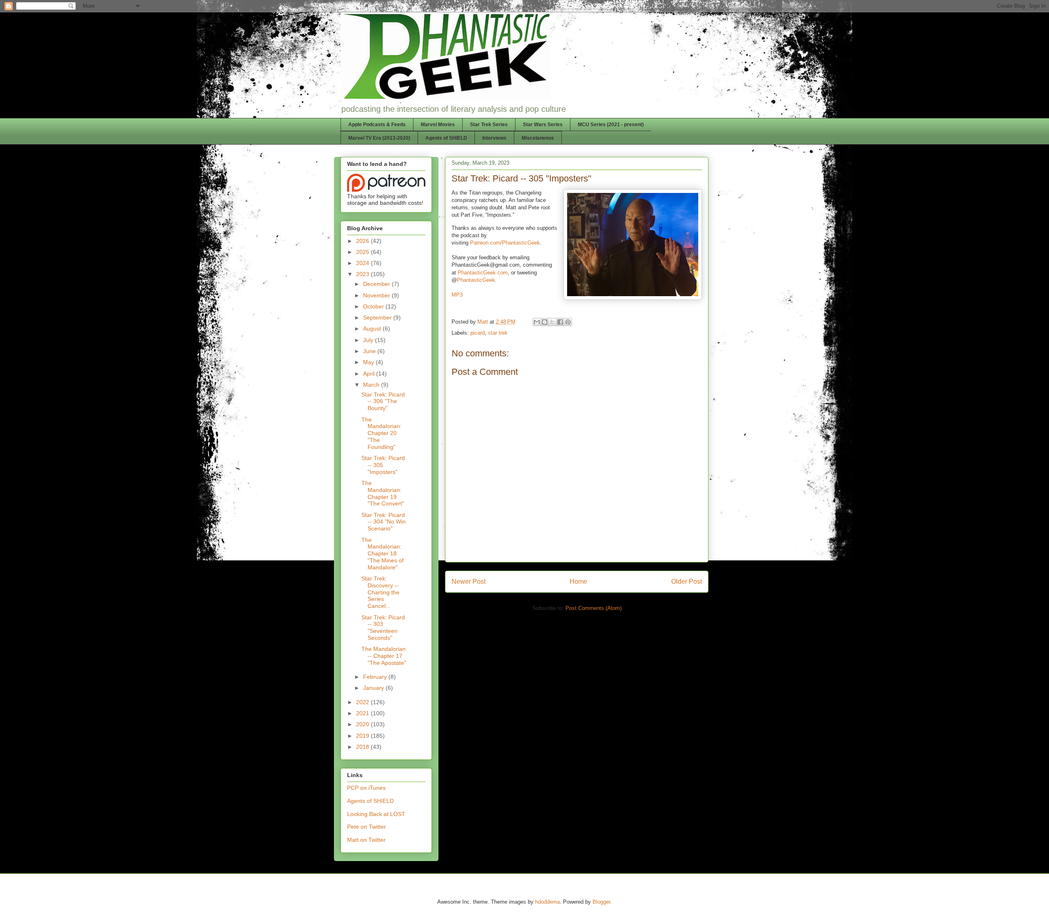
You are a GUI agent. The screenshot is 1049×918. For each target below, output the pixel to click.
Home (578, 581)
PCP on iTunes (366, 787)
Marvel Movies (438, 124)
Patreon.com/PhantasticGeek (505, 243)
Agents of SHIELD (446, 138)
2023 (363, 274)
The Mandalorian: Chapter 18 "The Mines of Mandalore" (382, 554)
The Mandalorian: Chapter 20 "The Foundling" (381, 433)
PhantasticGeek (476, 280)
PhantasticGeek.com (483, 273)
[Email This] (537, 322)
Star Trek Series (489, 124)
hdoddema (547, 902)
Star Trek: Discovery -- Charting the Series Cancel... (380, 592)
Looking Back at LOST (376, 814)
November (377, 295)
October (374, 306)
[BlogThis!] (544, 322)
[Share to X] (552, 322)
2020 (363, 724)
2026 (363, 241)
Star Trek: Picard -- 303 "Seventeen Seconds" (383, 627)
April (369, 373)
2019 (363, 735)
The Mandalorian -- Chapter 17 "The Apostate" (383, 656)
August (373, 328)
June (370, 351)
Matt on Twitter (366, 839)
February (375, 676)
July (369, 340)
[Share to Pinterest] (568, 322)
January (374, 688)
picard (477, 333)
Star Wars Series (543, 124)
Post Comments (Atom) (593, 608)
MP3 (457, 295)
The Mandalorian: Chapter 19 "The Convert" (382, 493)
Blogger (601, 902)
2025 (363, 252)
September (378, 317)
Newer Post (469, 581)
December (377, 284)
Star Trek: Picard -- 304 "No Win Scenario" (383, 522)
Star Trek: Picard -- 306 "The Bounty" (383, 401)
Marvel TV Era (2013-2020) (379, 138)
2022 (363, 702)
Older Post (686, 581)
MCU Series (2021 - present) (611, 124)
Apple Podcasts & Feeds (377, 124)
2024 (363, 263)
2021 (363, 713)
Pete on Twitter (366, 826)
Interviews (494, 138)
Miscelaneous (538, 138)
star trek (498, 333)
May (369, 362)
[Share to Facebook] (560, 322)
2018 (363, 746)
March (372, 384)
